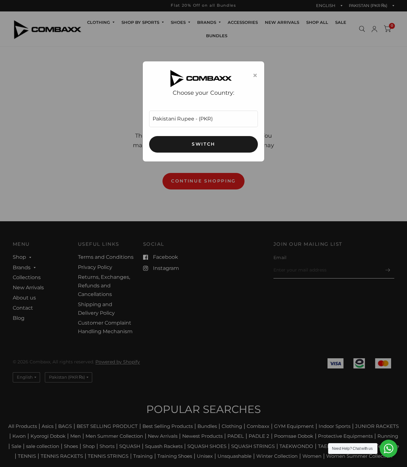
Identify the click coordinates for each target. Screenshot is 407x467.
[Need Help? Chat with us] (388, 448)
